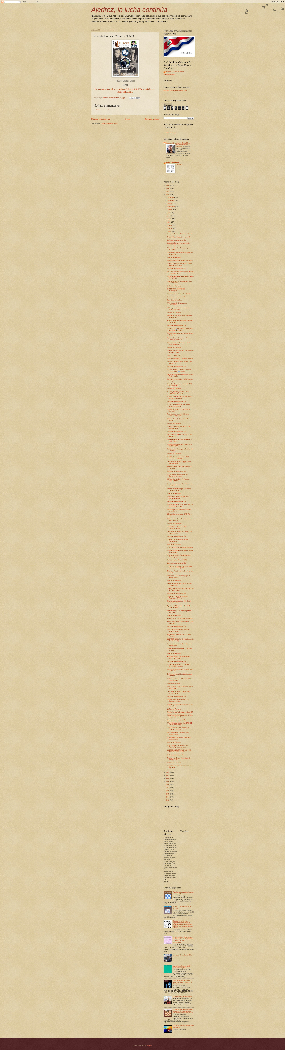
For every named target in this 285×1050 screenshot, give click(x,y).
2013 (168, 800)
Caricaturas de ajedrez (174, 300)
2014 (168, 797)
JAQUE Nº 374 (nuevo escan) (182, 996)
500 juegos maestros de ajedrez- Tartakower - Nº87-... (177, 597)
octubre (170, 203)
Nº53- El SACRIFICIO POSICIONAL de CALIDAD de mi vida (180, 505)
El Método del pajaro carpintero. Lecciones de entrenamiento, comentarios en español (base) (183, 1011)
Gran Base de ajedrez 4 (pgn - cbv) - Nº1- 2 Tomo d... (179, 692)
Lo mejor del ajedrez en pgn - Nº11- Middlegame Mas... (178, 497)
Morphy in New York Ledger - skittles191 (180, 260)
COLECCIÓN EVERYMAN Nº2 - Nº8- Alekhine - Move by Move (179, 751)
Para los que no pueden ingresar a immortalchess (183, 893)
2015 (168, 794)
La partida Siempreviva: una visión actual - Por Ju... (178, 244)
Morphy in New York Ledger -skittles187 (180, 712)
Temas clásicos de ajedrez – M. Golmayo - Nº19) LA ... (177, 338)
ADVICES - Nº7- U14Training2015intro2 (180, 618)
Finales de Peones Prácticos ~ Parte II (179, 234)
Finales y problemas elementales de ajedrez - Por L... (178, 759)
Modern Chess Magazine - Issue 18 (178, 237)
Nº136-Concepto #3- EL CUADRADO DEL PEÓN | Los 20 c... (179, 665)
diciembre (171, 197)
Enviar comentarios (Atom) (109, 123)
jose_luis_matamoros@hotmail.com (175, 90)
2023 (168, 195)
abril (169, 222)
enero (170, 231)
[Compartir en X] (135, 98)
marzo (170, 225)
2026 (168, 185)
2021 (168, 775)
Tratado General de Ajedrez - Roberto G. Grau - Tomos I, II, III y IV (182, 982)
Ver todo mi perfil (169, 74)
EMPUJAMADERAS (172, 162)
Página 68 (179, 164)
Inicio (127, 119)
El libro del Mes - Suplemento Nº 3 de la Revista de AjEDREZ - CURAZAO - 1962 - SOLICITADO (183, 939)
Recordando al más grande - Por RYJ (179, 294)
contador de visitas (170, 133)
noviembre (171, 200)
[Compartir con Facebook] (137, 98)
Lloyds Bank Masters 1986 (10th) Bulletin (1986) (181, 967)
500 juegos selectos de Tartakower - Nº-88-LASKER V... (178, 308)
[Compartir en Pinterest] (139, 98)
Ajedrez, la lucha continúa (129, 9)
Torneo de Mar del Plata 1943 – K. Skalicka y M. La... (178, 700)
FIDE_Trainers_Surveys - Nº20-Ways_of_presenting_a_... (177, 746)
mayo (170, 219)
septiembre (171, 207)
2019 (168, 781)
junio (169, 216)
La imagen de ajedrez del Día (176, 240)
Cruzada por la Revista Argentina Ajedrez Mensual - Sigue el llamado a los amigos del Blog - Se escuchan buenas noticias (183, 924)
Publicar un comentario (103, 110)
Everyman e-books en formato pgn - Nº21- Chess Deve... (178, 657)
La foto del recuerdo (173, 683)
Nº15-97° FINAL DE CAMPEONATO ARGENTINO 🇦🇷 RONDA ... (179, 370)
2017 (168, 788)
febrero (170, 228)
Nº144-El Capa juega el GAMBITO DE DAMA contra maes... (179, 724)
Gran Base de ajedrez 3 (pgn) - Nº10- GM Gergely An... (179, 462)
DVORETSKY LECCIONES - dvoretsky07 (176, 289)
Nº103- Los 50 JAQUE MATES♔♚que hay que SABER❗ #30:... (179, 567)
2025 (168, 188)
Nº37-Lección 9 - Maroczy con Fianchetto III (177, 304)
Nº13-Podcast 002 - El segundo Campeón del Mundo (177, 475)
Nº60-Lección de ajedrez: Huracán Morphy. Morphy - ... (178, 630)
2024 (168, 192)
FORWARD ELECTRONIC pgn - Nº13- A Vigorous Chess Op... (180, 716)
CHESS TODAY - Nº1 (174, 355)
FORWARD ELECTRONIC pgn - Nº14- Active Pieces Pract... (179, 397)
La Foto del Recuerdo (174, 257)
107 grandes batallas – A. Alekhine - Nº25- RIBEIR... (178, 480)
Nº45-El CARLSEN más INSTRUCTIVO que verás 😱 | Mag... (180, 329)
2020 (168, 778)
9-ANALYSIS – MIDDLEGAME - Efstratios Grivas (177, 527)
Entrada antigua (152, 119)
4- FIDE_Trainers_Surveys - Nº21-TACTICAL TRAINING (178, 457)
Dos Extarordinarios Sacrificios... (182, 145)
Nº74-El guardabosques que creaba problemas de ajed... (178, 405)
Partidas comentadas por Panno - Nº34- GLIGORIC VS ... (180, 445)
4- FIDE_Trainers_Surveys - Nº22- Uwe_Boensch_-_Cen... (178, 392)
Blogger (149, 1045)
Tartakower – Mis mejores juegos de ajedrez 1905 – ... (178, 576)
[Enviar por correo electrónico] (130, 98)
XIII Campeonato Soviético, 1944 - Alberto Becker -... (178, 733)
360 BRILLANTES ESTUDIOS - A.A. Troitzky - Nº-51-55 (179, 728)
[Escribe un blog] (132, 98)
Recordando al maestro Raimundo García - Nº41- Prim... (178, 415)
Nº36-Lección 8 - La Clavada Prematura (180, 547)
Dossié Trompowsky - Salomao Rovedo (180, 358)
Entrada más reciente (100, 119)
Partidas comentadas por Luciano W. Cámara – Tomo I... (179, 489)
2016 (168, 791)
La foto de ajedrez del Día (175, 755)
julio (169, 213)
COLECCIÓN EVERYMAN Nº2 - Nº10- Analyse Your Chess (179, 264)
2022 (168, 772)
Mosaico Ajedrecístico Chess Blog (178, 143)
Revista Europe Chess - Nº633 (177, 560)
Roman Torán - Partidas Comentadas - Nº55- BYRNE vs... (179, 343)
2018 (168, 785)
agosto (170, 210)
